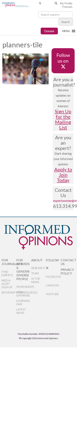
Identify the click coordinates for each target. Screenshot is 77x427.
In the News (35, 280)
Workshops (23, 286)
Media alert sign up (7, 284)
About (37, 260)
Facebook (53, 276)
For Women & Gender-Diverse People (23, 269)
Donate (49, 31)
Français (67, 6)
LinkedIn (52, 285)
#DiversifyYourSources (9, 292)
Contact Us (68, 262)
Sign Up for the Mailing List (63, 119)
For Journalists (9, 262)
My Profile (66, 3)
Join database (23, 293)
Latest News (21, 311)
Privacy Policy (67, 271)
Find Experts (7, 273)
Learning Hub (23, 302)
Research (38, 268)
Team (35, 273)
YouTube (52, 294)
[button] (66, 31)
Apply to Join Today (63, 175)
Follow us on (63, 58)
